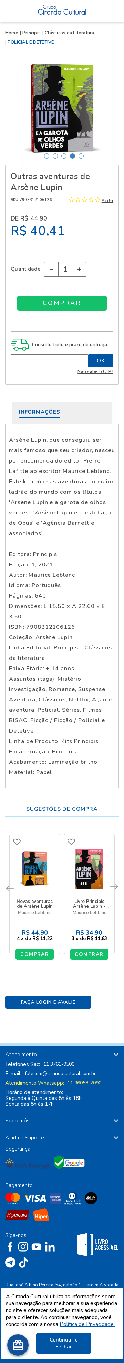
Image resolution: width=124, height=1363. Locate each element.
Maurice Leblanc (34, 913)
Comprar (34, 954)
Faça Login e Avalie (48, 1002)
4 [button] (72, 156)
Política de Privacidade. (87, 1324)
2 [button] (55, 156)
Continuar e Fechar (64, 1343)
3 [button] (63, 156)
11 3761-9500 (58, 1064)
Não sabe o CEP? (95, 371)
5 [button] (81, 156)
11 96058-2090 (84, 1083)
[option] (62, 108)
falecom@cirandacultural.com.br (60, 1073)
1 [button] (46, 156)
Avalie (107, 200)
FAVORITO (17, 841)
